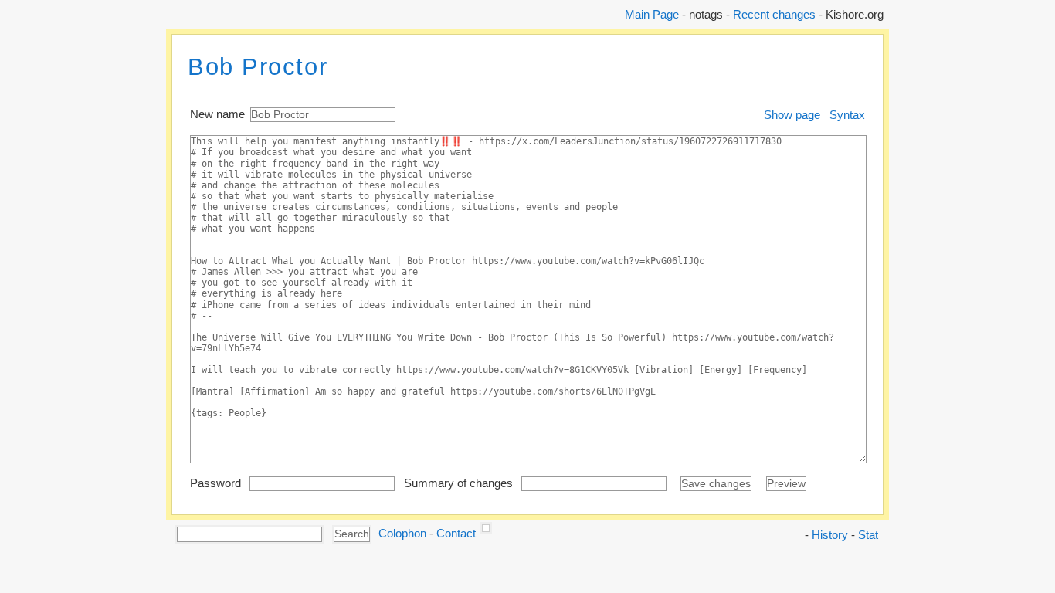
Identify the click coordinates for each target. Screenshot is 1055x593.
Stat (868, 534)
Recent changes (774, 14)
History (830, 534)
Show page (792, 114)
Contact (456, 533)
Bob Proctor (257, 66)
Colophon (402, 533)
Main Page (652, 14)
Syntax (847, 114)
